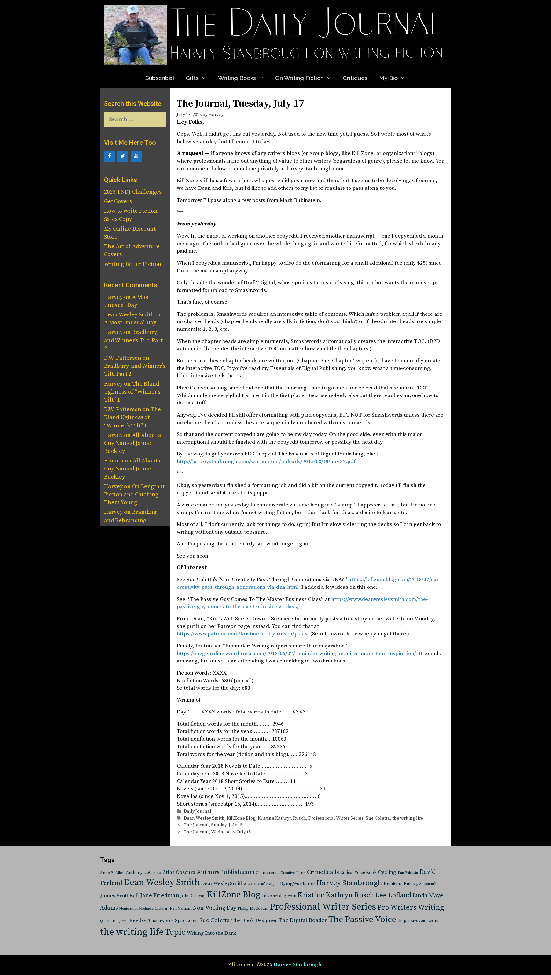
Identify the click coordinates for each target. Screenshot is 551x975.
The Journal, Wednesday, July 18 (217, 832)
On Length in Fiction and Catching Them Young (135, 494)
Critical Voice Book (358, 872)
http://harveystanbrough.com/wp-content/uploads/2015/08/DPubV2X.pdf (266, 461)
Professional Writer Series (336, 818)
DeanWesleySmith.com (228, 883)
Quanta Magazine (114, 921)
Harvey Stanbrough (349, 883)
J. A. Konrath (426, 884)
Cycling (387, 872)
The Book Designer (254, 920)
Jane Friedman (159, 895)
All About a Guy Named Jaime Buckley (132, 443)
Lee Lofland (393, 895)
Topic (175, 932)
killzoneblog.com (278, 896)
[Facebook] (109, 156)
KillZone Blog (241, 818)
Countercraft (267, 872)
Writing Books (237, 78)
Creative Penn (293, 872)
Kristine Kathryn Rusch (282, 818)
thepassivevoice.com (418, 921)
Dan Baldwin (408, 873)
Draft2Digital (267, 884)
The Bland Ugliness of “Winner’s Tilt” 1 (132, 391)
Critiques (355, 78)
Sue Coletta (378, 818)
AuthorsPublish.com (225, 872)
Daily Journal (197, 811)
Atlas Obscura (179, 872)
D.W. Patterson (122, 358)
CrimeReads (323, 872)
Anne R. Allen (112, 872)
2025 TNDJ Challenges (133, 192)
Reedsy (137, 920)
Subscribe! (159, 78)
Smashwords (161, 921)
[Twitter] (122, 156)
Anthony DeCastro (143, 872)
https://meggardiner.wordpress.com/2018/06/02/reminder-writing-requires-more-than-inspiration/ (296, 653)
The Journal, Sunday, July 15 (213, 825)
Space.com (186, 921)
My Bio (388, 78)
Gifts (192, 78)
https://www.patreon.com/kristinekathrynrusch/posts (242, 633)
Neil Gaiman (181, 908)
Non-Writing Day (214, 908)
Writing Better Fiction (132, 264)
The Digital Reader (302, 920)
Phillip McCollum (253, 908)
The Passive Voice (362, 919)
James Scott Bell (119, 895)
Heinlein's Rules (399, 884)
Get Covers (118, 201)
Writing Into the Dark (211, 933)
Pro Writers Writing (410, 907)
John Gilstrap (193, 896)
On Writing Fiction (299, 78)
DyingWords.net (297, 884)
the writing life (407, 818)
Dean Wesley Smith (204, 818)
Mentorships (128, 908)
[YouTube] (136, 156)
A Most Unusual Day (130, 322)
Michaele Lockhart (153, 908)
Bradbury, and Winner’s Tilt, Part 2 (133, 340)
